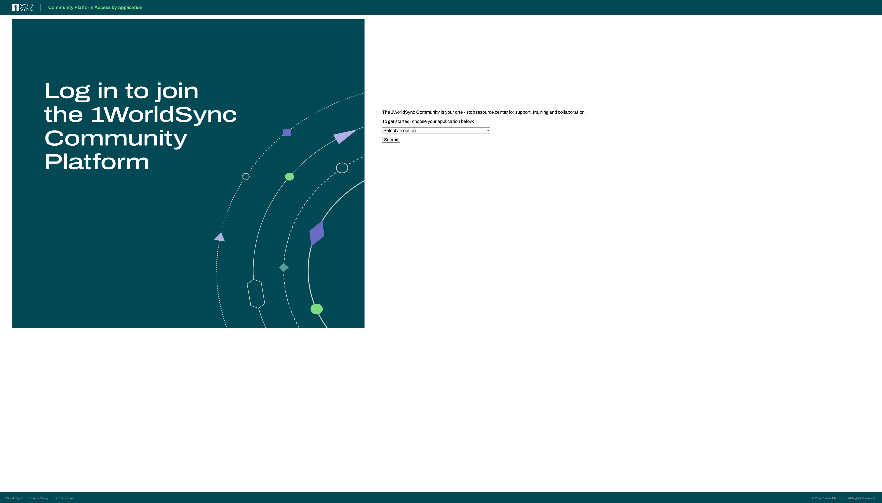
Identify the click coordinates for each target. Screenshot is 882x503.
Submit (391, 139)
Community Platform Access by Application (95, 7)
